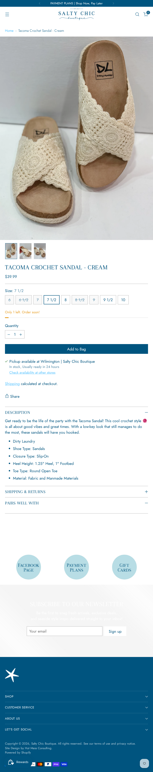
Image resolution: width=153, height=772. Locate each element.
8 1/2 (79, 300)
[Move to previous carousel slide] (135, 535)
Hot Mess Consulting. (38, 748)
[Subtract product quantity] (8, 334)
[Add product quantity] (20, 334)
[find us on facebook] (28, 567)
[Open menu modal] (7, 14)
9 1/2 (108, 300)
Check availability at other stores (32, 372)
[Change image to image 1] (11, 251)
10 (123, 300)
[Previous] (39, 3)
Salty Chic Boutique (43, 743)
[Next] (113, 3)
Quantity (12, 325)
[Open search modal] (137, 14)
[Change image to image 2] (25, 251)
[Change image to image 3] (40, 251)
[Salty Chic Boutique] (76, 14)
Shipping (12, 383)
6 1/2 (23, 300)
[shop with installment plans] (76, 567)
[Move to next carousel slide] (144, 535)
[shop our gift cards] (124, 567)
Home (9, 30)
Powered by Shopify (18, 752)
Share (15, 396)
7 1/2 (51, 300)
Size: (14, 290)
